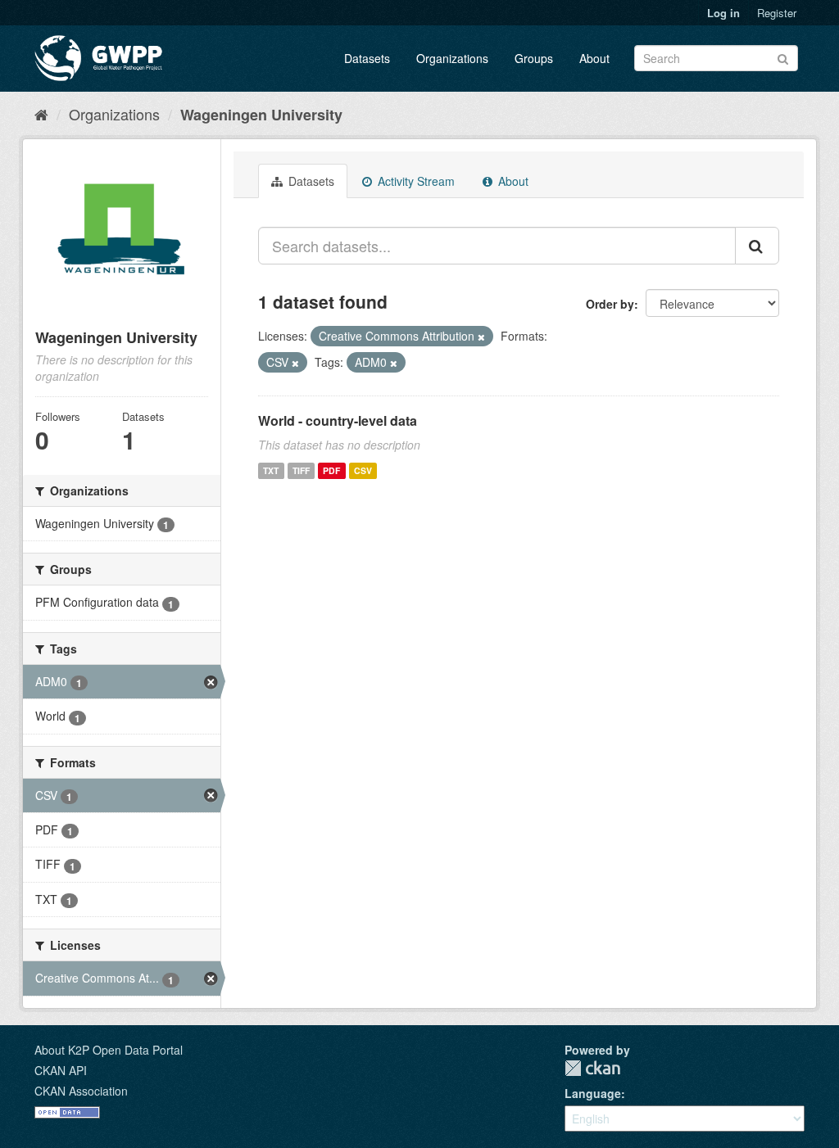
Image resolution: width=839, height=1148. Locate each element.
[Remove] (481, 336)
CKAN (592, 1068)
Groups (534, 58)
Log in (723, 12)
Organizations (452, 58)
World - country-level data (337, 420)
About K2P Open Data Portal (108, 1050)
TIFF (301, 470)
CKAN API (60, 1070)
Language (593, 1093)
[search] (757, 245)
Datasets (367, 58)
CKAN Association (81, 1090)
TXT (271, 470)
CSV (363, 470)
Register (776, 12)
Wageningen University (261, 114)
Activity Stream (414, 181)
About (594, 58)
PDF (331, 470)
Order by (610, 304)
